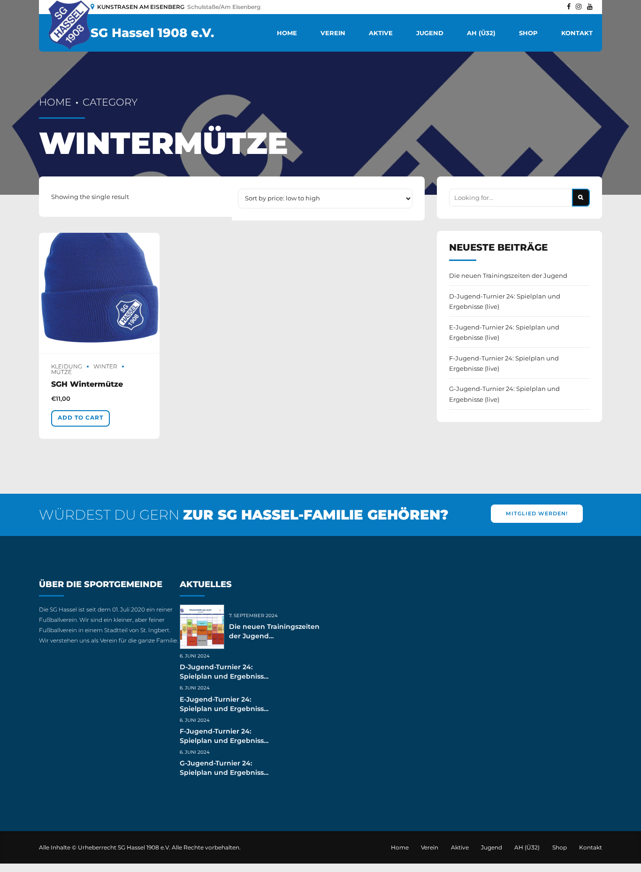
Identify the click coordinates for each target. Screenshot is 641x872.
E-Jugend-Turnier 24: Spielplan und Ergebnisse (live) (504, 332)
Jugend (429, 33)
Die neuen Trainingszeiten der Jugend (508, 275)
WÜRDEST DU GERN (244, 514)
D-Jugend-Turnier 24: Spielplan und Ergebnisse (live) (504, 301)
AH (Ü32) (481, 33)
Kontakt (577, 33)
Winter (105, 366)
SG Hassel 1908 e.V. (152, 32)
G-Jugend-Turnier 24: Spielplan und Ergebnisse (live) (504, 394)
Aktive (381, 33)
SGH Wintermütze (87, 384)
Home (287, 33)
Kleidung (66, 366)
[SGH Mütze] (99, 293)
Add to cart (80, 417)
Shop (528, 33)
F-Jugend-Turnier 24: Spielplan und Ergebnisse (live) (504, 363)
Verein (332, 33)
